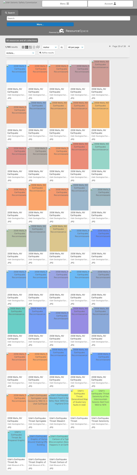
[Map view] (38, 47)
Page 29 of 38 (119, 46)
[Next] (129, 46)
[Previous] (110, 46)
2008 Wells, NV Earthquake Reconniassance (15, 92)
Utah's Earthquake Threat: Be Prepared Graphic (16, 462)
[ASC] (62, 47)
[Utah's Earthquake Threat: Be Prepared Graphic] (16, 444)
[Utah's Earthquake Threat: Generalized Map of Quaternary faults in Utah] (79, 402)
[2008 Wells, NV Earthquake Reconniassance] (16, 73)
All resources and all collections (21, 40)
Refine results (48, 53)
